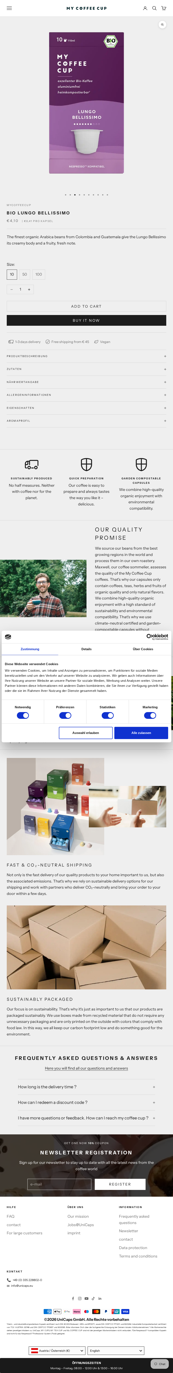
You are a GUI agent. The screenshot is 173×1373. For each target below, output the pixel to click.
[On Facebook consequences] (73, 1298)
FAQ (10, 1216)
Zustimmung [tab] (30, 649)
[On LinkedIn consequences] (100, 1298)
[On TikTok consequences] (93, 1298)
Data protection (133, 1247)
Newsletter (128, 1231)
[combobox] (57, 1350)
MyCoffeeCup (19, 205)
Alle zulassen (141, 733)
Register (120, 1184)
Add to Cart (86, 306)
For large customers (24, 1233)
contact (14, 1225)
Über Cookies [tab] (143, 649)
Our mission (78, 1216)
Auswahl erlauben (85, 733)
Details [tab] (86, 649)
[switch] (65, 715)
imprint (74, 1233)
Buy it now (86, 320)
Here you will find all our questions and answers (86, 1068)
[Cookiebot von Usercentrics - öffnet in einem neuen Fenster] (149, 637)
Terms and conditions (138, 1256)
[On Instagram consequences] (80, 1298)
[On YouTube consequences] (86, 1298)
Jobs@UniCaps (81, 1225)
